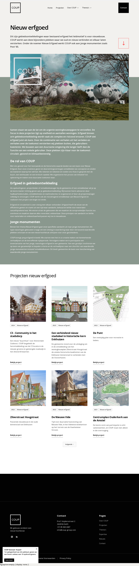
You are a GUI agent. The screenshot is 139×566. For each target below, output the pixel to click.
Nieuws (102, 539)
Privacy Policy (65, 558)
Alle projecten (117, 491)
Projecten (60, 8)
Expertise (103, 534)
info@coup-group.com (66, 530)
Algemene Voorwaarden (45, 558)
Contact (123, 7)
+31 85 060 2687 (63, 527)
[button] (73, 8)
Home (50, 8)
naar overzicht (119, 464)
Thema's (85, 7)
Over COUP (71, 7)
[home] (15, 8)
